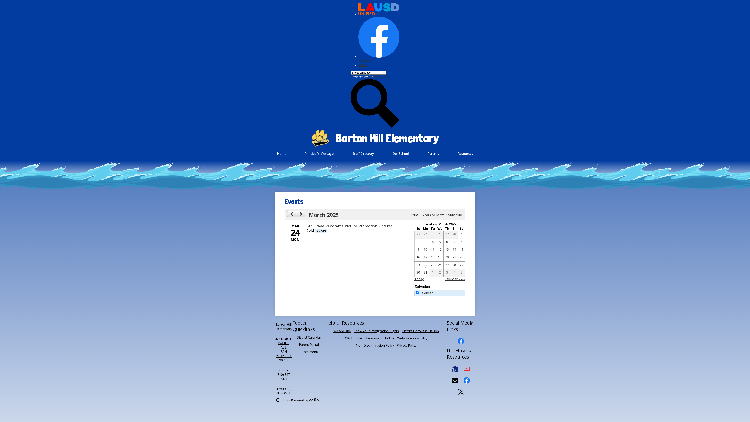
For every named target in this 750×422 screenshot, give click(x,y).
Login (283, 400)
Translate (383, 77)
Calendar (426, 293)
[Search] (375, 126)
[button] (319, 153)
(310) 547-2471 (284, 376)
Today (419, 279)
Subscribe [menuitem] (455, 215)
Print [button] (414, 215)
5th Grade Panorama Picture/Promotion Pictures (350, 226)
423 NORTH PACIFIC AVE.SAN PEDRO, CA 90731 (283, 349)
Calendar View (455, 279)
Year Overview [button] (433, 215)
